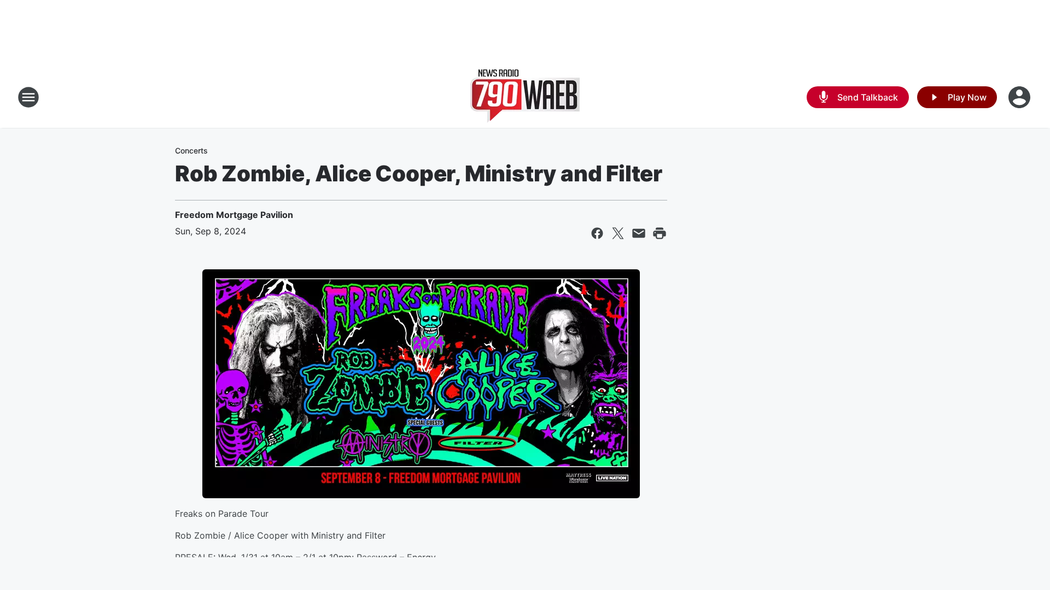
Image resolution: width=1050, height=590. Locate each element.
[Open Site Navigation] (28, 97)
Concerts (191, 150)
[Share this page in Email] (638, 233)
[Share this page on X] (618, 233)
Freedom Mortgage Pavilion (234, 214)
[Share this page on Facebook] (597, 233)
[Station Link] (525, 97)
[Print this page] (659, 233)
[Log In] (1020, 97)
